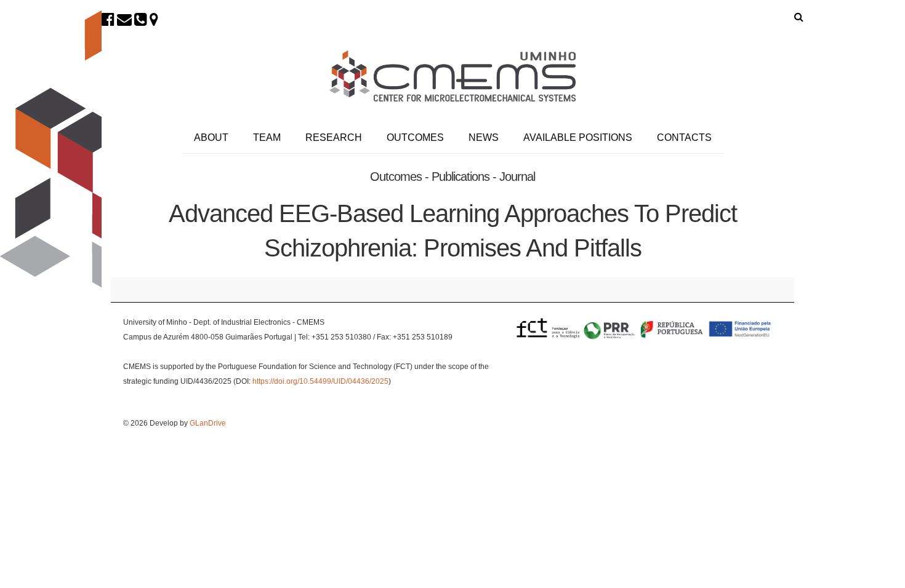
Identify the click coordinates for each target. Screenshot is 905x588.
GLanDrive (208, 423)
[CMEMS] (452, 75)
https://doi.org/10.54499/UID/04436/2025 (320, 381)
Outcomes (415, 137)
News (484, 137)
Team (267, 137)
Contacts (684, 137)
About (211, 137)
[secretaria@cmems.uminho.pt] (124, 19)
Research (333, 137)
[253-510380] (140, 19)
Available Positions (577, 137)
